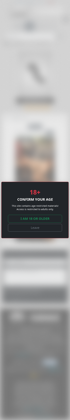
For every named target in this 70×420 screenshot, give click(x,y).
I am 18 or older (35, 218)
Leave (35, 227)
